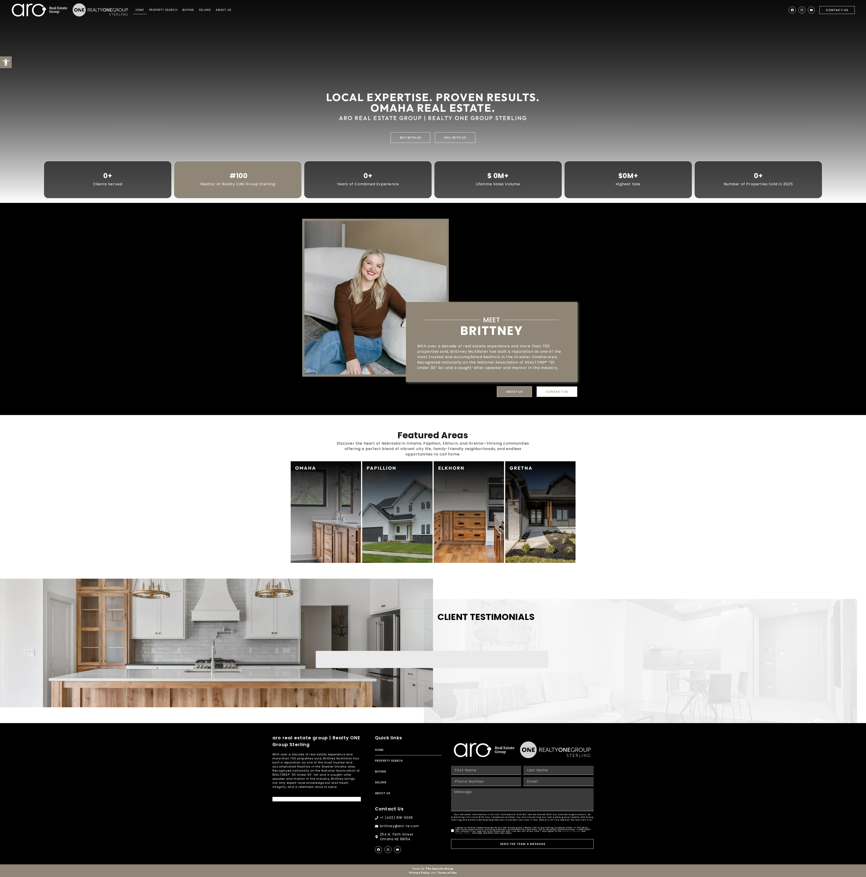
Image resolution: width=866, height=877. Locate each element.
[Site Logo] (39, 10)
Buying (188, 10)
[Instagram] (801, 10)
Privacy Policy (463, 833)
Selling (205, 10)
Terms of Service (571, 831)
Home (140, 10)
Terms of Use (447, 872)
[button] (6, 62)
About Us (223, 10)
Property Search (163, 10)
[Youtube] (811, 10)
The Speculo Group (440, 868)
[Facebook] (792, 10)
